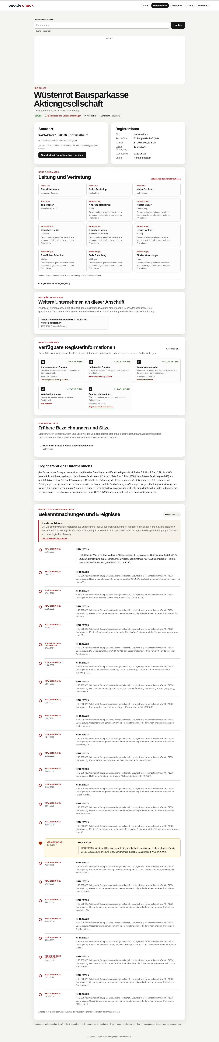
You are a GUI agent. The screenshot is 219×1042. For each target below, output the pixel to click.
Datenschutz (125, 1036)
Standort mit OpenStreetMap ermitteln (62, 155)
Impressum (93, 1036)
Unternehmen (160, 5)
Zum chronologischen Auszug (54, 538)
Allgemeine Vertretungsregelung (55, 283)
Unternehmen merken (110, 116)
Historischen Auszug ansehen (100, 376)
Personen (177, 5)
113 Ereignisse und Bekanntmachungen (63, 116)
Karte (190, 5)
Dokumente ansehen (145, 380)
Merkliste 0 (203, 5)
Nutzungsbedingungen (108, 1036)
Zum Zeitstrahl (46, 404)
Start (145, 5)
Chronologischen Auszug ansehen (54, 380)
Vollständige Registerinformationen (166, 179)
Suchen (178, 25)
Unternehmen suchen (43, 19)
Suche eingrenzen (43, 31)
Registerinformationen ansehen (101, 407)
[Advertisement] (109, 61)
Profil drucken (90, 116)
